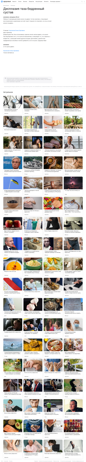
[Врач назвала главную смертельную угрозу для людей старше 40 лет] (12, 428)
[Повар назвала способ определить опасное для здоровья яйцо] (53, 125)
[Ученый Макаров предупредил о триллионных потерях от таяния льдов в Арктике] (12, 348)
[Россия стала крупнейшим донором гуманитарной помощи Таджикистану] (12, 287)
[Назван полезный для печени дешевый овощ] (53, 206)
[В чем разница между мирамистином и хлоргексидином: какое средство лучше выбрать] (73, 327)
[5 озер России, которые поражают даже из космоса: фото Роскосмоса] (73, 388)
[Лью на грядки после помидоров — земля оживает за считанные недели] (12, 368)
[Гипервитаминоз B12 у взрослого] (12, 327)
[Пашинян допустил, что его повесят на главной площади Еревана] (12, 246)
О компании (6, 461)
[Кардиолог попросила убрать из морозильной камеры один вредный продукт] (32, 145)
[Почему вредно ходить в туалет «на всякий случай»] (73, 267)
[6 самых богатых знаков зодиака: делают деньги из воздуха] (73, 145)
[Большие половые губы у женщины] (32, 105)
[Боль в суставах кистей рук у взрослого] (32, 206)
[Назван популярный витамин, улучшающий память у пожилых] (73, 125)
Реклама (10, 461)
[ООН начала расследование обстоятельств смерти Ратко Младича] (73, 408)
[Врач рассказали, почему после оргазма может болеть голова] (73, 165)
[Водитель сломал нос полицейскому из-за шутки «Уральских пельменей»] (53, 408)
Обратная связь (56, 461)
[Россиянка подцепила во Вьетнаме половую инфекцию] (32, 125)
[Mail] (2, 1)
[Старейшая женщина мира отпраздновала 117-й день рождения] (32, 449)
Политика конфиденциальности (78, 461)
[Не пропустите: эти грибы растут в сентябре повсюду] (32, 428)
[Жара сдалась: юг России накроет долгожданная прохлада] (12, 388)
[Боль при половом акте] (12, 125)
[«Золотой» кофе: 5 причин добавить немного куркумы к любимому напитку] (32, 348)
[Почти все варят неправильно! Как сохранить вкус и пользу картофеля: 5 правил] (32, 267)
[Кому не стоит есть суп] (12, 267)
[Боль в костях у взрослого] (32, 368)
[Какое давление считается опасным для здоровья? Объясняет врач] (12, 105)
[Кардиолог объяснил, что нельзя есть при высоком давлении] (53, 165)
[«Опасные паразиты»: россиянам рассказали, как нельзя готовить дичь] (53, 145)
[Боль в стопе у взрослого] (12, 449)
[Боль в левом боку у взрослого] (32, 287)
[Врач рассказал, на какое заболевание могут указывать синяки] (53, 105)
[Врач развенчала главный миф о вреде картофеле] (53, 287)
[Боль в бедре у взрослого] (53, 226)
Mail (2, 461)
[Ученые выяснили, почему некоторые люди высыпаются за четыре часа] (73, 449)
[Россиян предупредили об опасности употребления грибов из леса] (53, 307)
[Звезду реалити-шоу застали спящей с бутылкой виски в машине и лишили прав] (53, 388)
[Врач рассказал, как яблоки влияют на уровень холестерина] (73, 105)
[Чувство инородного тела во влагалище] (32, 186)
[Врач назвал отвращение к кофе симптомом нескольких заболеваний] (32, 408)
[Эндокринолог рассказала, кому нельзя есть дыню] (53, 267)
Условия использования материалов (45, 461)
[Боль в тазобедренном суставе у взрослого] (73, 246)
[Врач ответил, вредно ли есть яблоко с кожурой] (12, 226)
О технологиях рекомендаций (65, 461)
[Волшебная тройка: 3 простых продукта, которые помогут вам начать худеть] (53, 348)
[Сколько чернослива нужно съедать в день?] (12, 206)
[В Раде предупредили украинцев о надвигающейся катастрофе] (12, 186)
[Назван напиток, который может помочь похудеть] (12, 145)
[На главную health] (7, 1)
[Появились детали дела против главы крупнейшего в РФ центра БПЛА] (53, 186)
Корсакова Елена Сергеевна (17, 30)
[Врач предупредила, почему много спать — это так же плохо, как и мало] (73, 206)
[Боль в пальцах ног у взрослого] (53, 368)
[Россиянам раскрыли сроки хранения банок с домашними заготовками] (73, 428)
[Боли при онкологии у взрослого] (53, 449)
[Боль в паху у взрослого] (12, 408)
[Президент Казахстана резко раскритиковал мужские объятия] (12, 165)
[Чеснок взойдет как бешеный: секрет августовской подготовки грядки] (32, 307)
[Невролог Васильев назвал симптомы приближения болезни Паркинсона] (73, 368)
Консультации (6, 5)
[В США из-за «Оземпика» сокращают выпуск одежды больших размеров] (32, 226)
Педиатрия (13, 5)
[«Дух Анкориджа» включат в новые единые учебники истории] (32, 388)
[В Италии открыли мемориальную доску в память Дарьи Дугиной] (73, 307)
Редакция (36, 461)
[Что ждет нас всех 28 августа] (73, 186)
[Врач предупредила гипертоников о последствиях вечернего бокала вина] (73, 348)
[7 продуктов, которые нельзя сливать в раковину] (32, 246)
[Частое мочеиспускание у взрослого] (53, 428)
